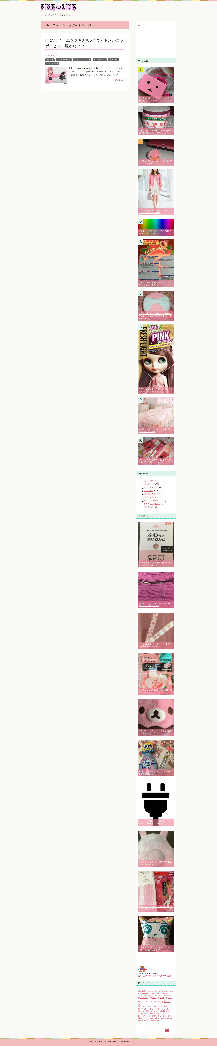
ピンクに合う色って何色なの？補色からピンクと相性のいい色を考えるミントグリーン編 (155, 316)
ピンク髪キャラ (52, 63)
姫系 (157, 1011)
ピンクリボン (149, 507)
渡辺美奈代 (144, 1018)
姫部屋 (145, 1013)
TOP (49, 15)
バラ (158, 1002)
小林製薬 (147, 1016)
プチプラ (168, 1006)
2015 (151, 991)
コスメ (170, 998)
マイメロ (162, 1009)
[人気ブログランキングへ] (143, 971)
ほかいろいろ (149, 481)
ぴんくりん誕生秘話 (152, 504)
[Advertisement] (155, 40)
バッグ (150, 1002)
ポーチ (154, 1009)
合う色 (150, 1011)
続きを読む (119, 80)
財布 (164, 1018)
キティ (168, 996)
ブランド (159, 1006)
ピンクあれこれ (99, 60)
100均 (143, 991)
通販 (171, 1018)
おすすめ (166, 991)
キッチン (159, 995)
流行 (171, 1016)
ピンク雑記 (114, 60)
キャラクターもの (64, 60)
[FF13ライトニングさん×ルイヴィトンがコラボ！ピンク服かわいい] (56, 83)
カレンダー (150, 995)
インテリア (158, 993)
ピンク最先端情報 (151, 494)
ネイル (142, 1001)
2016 (158, 991)
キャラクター (144, 998)
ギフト (154, 998)
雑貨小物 (156, 1021)
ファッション (149, 1006)
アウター (50, 60)
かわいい (147, 993)
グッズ (162, 998)
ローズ (142, 1011)
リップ (171, 1009)
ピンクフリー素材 (151, 497)
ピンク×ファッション (82, 60)
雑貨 (147, 1021)
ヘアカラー (144, 1009)
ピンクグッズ (149, 484)
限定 (141, 1020)
